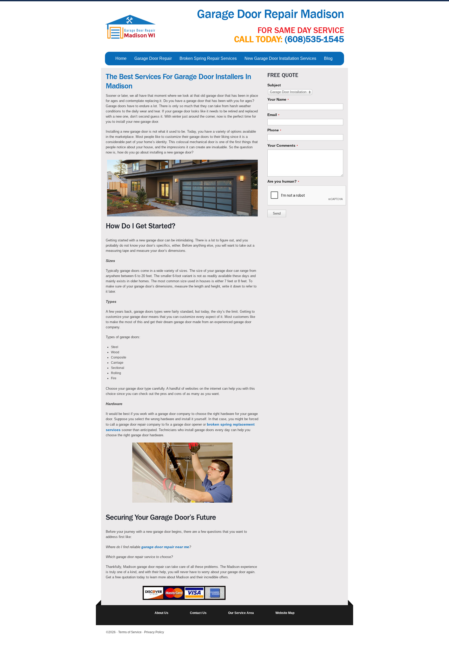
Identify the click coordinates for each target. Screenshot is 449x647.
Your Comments (282, 145)
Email (273, 115)
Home (121, 58)
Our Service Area (241, 613)
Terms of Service (130, 632)
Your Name (278, 99)
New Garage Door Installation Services (280, 58)
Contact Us (198, 613)
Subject (274, 85)
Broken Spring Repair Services (208, 58)
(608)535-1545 (314, 39)
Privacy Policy (154, 632)
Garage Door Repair (153, 58)
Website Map (284, 613)
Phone (274, 130)
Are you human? (283, 181)
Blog (328, 58)
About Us (161, 613)
